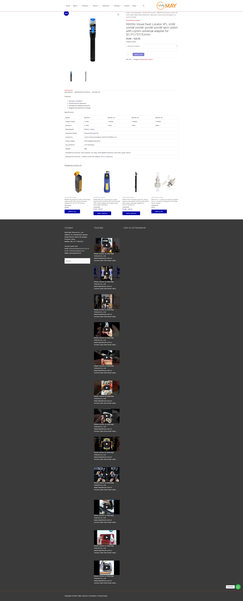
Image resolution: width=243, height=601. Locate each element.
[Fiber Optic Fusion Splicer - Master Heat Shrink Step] (107, 444)
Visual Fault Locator (149, 12)
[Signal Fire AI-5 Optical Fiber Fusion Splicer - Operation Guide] (107, 245)
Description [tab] (69, 92)
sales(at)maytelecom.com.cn (79, 248)
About (75, 6)
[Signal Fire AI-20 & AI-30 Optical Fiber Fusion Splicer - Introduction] (107, 474)
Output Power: (131, 42)
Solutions (105, 6)
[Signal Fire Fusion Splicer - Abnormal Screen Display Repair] (107, 568)
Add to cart (138, 54)
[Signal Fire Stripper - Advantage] (107, 329)
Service (95, 6)
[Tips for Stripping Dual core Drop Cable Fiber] (107, 357)
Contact (127, 6)
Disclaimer (92, 596)
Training (116, 6)
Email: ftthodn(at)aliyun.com (74, 251)
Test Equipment (136, 12)
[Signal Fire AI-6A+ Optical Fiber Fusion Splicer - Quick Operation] (107, 388)
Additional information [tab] (82, 92)
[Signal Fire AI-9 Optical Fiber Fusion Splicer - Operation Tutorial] (107, 537)
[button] (118, 14)
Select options (102, 213)
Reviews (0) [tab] (96, 92)
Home (68, 6)
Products (85, 6)
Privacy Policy (102, 596)
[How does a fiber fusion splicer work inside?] (107, 273)
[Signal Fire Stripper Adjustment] (107, 416)
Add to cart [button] (72, 211)
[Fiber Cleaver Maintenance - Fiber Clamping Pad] (107, 301)
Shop (134, 6)
